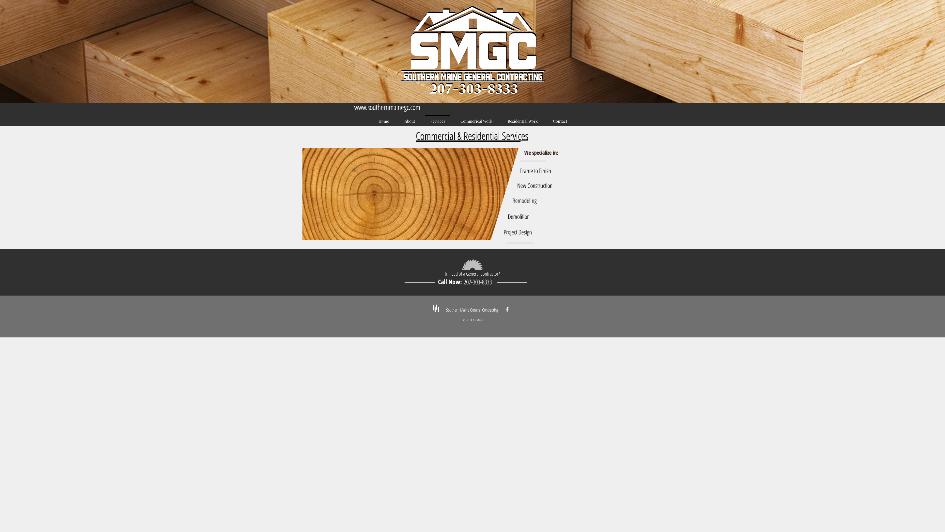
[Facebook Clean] (507, 309)
